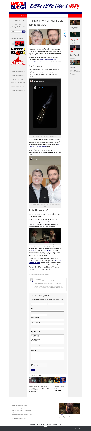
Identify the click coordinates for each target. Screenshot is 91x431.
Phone (32, 313)
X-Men (77, 39)
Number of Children (35, 322)
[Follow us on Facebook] (21, 15)
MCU (43, 274)
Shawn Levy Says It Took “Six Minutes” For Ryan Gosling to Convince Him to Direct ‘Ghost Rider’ (18, 81)
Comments (33, 350)
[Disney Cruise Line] (47, 336)
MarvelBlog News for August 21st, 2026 (19, 408)
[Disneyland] (47, 338)
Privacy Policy (49, 424)
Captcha (32, 362)
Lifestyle (38, 13)
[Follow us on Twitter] (24, 15)
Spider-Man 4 (72, 39)
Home (12, 13)
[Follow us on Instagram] (23, 15)
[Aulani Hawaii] (47, 340)
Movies (20, 13)
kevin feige (39, 274)
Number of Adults (35, 317)
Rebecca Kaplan (34, 27)
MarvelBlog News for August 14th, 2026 (19, 418)
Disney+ (71, 66)
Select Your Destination (36, 331)
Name (32, 301)
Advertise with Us (57, 424)
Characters (32, 13)
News (16, 13)
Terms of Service (40, 424)
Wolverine (46, 274)
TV (23, 13)
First (31, 305)
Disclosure (32, 424)
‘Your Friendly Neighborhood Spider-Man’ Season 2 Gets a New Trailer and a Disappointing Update (17, 86)
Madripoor (32, 250)
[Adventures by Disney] (47, 339)
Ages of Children (35, 326)
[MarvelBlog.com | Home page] (18, 5)
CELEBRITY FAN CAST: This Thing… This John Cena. (59, 387)
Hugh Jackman (34, 274)
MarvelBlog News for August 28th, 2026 (19, 405)
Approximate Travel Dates (37, 345)
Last (48, 305)
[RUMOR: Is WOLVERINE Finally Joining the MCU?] (45, 37)
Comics (27, 13)
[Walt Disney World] (47, 335)
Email (32, 308)
